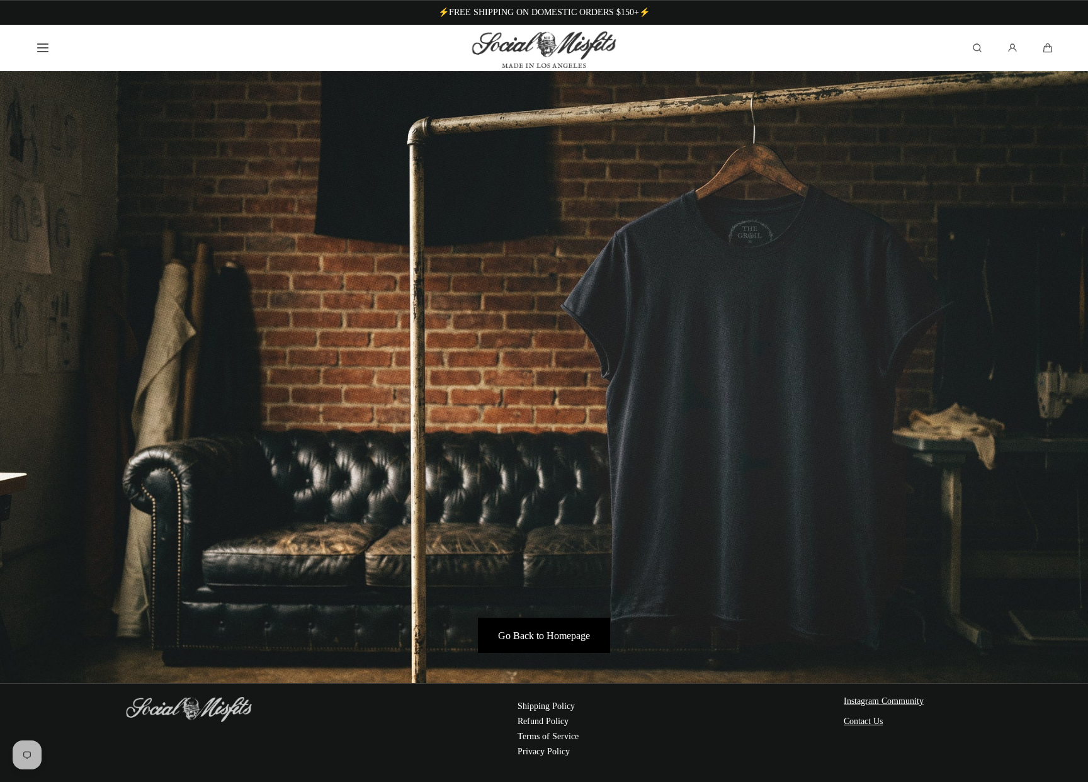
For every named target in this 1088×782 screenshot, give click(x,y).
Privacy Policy (544, 751)
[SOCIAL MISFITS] (544, 48)
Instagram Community (884, 701)
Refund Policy (543, 721)
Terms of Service (548, 736)
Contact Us (863, 721)
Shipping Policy (546, 706)
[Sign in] (1012, 48)
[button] (42, 47)
